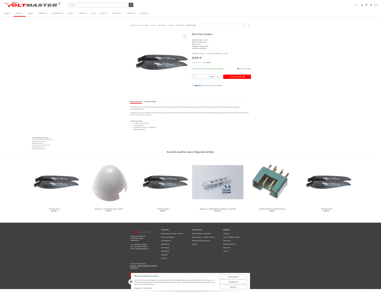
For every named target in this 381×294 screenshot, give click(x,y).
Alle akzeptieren (233, 277)
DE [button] (356, 5)
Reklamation (165, 244)
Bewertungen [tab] (150, 102)
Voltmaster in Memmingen (201, 241)
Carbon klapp (203, 46)
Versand (208, 62)
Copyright (164, 255)
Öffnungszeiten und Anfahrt (201, 234)
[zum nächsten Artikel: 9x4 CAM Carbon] (249, 25)
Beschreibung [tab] (136, 102)
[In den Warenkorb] (131, 32)
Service (225, 251)
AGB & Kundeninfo (229, 244)
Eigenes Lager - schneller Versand (203, 237)
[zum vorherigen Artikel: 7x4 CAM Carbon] (245, 25)
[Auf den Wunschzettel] (185, 36)
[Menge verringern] (194, 77)
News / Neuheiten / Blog (231, 237)
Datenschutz (147, 288)
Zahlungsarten (166, 241)
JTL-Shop (370, 291)
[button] (362, 4)
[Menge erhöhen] (218, 77)
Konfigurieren (233, 282)
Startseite (226, 234)
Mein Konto (227, 241)
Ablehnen (233, 287)
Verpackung (165, 251)
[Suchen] (131, 5)
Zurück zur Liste (136, 25)
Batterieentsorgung (167, 237)
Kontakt (194, 244)
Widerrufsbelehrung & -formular (172, 234)
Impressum (137, 288)
